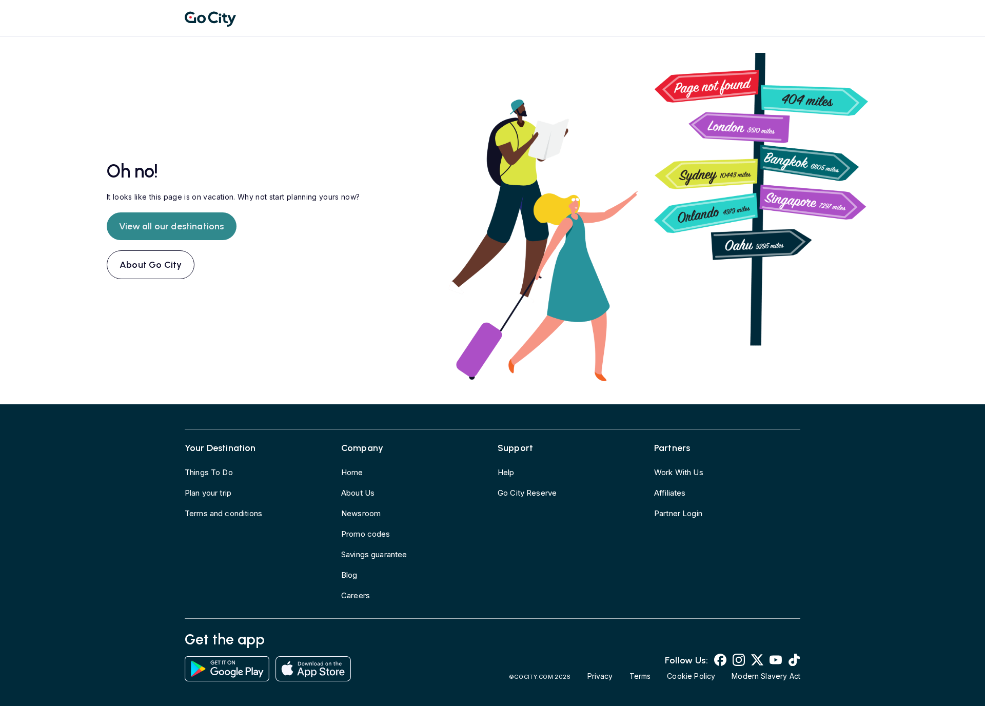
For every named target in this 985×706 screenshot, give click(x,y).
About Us (358, 493)
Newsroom (361, 513)
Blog (349, 575)
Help (506, 472)
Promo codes (365, 534)
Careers (355, 595)
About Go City (151, 264)
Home (352, 472)
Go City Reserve (527, 493)
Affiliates (670, 493)
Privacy (600, 676)
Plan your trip (208, 493)
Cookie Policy (691, 676)
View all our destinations (171, 226)
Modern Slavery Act (766, 676)
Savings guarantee (374, 554)
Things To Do (209, 472)
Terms (640, 676)
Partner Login (678, 513)
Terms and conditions (223, 513)
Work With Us (678, 472)
